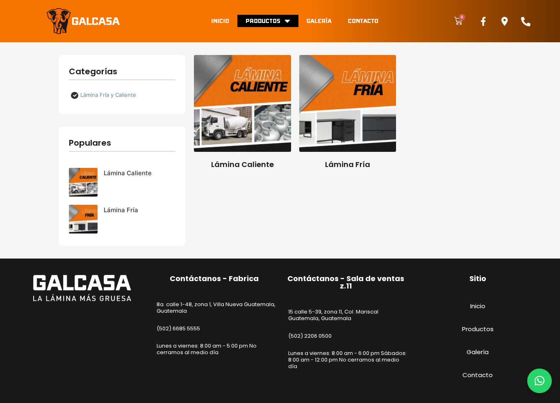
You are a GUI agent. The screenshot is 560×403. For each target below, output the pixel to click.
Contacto (363, 20)
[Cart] (458, 21)
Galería (319, 20)
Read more (242, 151)
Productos (263, 20)
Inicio (220, 20)
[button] (539, 381)
